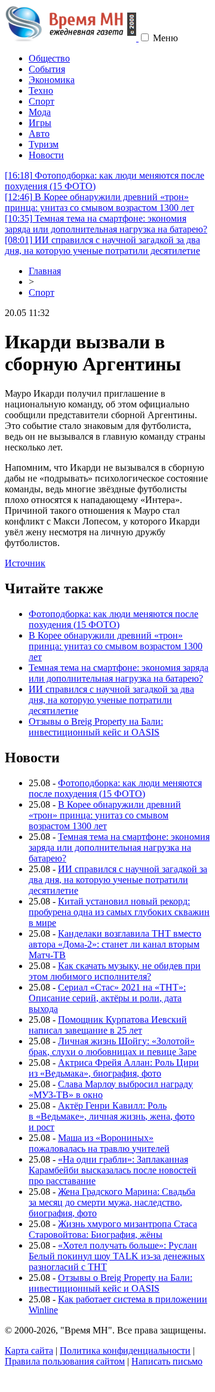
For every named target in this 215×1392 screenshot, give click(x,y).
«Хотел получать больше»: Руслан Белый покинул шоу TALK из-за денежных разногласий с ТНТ (117, 1256)
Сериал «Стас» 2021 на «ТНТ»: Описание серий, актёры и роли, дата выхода (107, 998)
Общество (49, 58)
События (47, 69)
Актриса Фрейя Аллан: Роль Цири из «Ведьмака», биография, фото (114, 1067)
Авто (39, 133)
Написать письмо (166, 1361)
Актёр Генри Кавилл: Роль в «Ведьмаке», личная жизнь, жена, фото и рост (112, 1116)
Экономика (52, 80)
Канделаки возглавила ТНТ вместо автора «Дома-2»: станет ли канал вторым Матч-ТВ (115, 944)
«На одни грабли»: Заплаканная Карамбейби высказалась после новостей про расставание (112, 1170)
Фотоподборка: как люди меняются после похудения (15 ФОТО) (113, 619)
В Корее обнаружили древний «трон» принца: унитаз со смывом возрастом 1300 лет (99, 202)
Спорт (41, 101)
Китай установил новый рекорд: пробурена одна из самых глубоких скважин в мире (119, 912)
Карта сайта (29, 1350)
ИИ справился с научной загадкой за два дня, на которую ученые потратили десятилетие (102, 245)
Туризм (44, 144)
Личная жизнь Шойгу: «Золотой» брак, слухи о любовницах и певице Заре (112, 1046)
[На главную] (72, 38)
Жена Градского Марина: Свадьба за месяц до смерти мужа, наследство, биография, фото (112, 1202)
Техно (41, 90)
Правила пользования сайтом (65, 1361)
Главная (45, 271)
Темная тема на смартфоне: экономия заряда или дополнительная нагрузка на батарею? (106, 223)
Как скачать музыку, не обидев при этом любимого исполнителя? (115, 971)
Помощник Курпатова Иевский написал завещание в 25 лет (108, 1024)
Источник (25, 563)
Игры (40, 123)
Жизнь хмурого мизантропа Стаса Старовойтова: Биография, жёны (113, 1229)
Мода (40, 112)
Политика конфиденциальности (125, 1350)
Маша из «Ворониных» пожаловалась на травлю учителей (99, 1143)
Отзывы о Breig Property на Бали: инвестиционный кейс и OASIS (96, 726)
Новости (46, 155)
